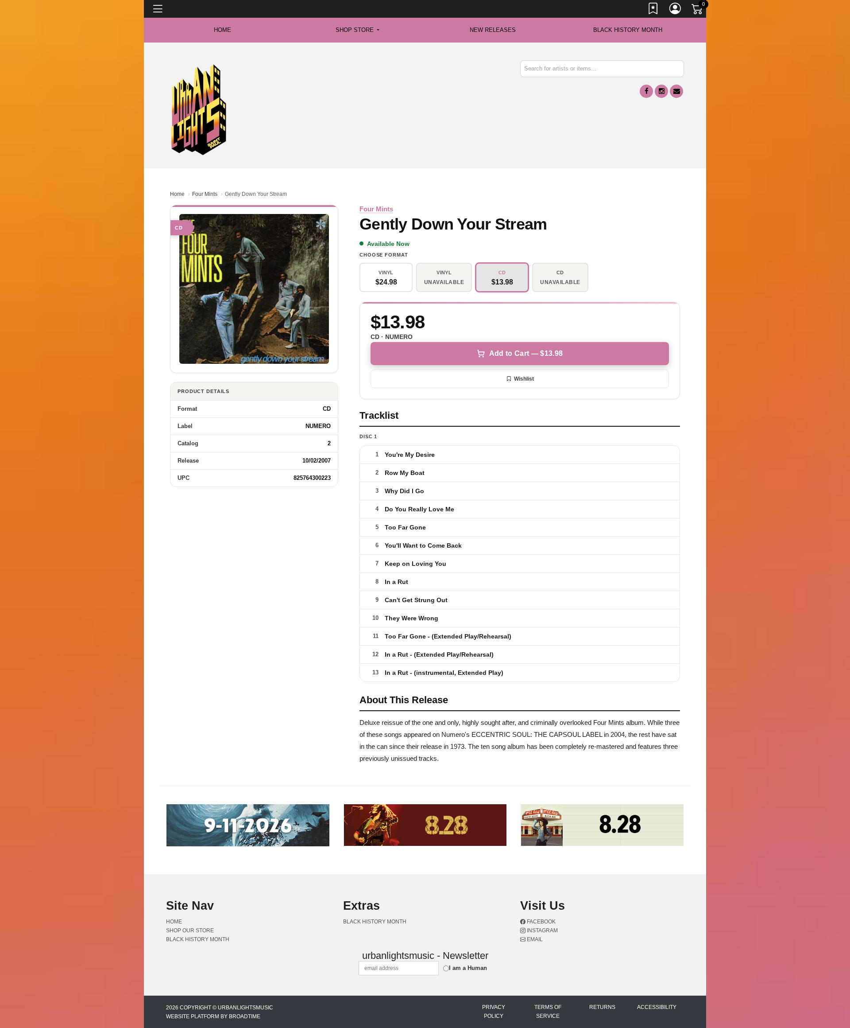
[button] (357, 30)
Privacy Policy (493, 1011)
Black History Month (627, 30)
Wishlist (524, 379)
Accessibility (656, 1007)
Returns (602, 1007)
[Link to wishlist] (653, 10)
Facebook (540, 922)
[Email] (676, 91)
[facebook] (646, 91)
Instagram (541, 930)
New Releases (493, 30)
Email (534, 939)
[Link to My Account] (675, 10)
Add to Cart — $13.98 (526, 353)
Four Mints (204, 194)
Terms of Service (547, 1011)
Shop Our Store (190, 930)
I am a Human (468, 968)
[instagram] (661, 91)
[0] (697, 10)
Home (177, 194)
